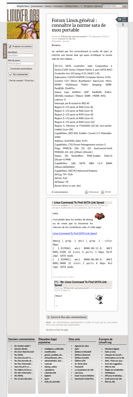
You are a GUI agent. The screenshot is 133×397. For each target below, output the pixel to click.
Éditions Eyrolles (82, 358)
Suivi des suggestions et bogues (118, 364)
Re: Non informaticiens (24, 364)
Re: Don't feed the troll (24, 352)
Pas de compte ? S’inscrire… (22, 81)
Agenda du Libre (82, 346)
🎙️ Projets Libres (90, 6)
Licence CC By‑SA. (67, 39)
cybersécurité (50, 373)
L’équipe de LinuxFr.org (115, 355)
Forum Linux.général (73, 20)
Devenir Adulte (20, 349)
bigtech (48, 376)
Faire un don (110, 352)
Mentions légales (112, 349)
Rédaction (71, 6)
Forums (58, 6)
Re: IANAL (18, 355)
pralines (64, 205)
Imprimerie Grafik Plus (84, 379)
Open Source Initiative (84, 376)
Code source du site (113, 379)
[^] (56, 282)
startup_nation (51, 367)
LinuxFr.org (23, 22)
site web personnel (76, 37)
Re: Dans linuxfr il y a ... (24, 358)
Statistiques (110, 373)
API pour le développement (116, 376)
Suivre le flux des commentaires (69, 317)
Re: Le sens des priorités (24, 379)
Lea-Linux (79, 373)
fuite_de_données (52, 382)
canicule (48, 364)
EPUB (108, 192)
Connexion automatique (21, 69)
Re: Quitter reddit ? (22, 346)
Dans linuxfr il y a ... (22, 367)
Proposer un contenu (22, 46)
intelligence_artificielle (54, 349)
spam (47, 379)
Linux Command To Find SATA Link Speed (79, 202)
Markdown (94, 192)
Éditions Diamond (82, 355)
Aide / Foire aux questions (116, 361)
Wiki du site (110, 367)
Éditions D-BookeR (83, 352)
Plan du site (110, 382)
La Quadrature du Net (84, 370)
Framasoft (79, 367)
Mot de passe (14, 60)
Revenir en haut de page (57, 330)
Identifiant (12, 52)
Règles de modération (114, 370)
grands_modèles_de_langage (57, 355)
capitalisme (49, 370)
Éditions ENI (80, 361)
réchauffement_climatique (56, 358)
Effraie (64, 37)
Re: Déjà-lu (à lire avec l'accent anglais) (30, 370)
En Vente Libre (81, 364)
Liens (48, 6)
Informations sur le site (114, 358)
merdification (50, 352)
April (77, 349)
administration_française (55, 361)
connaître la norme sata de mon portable (79, 28)
